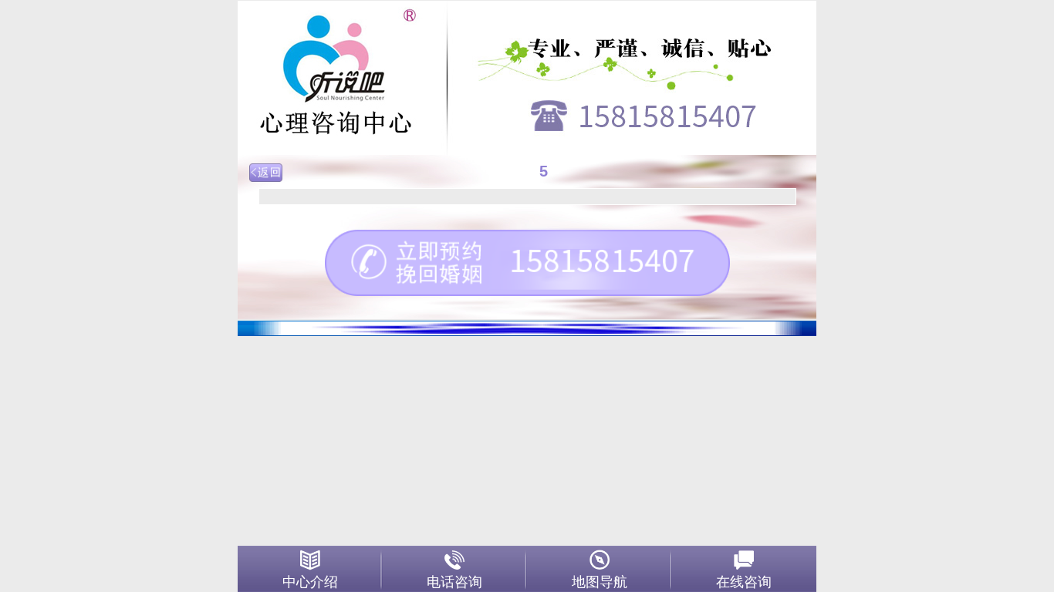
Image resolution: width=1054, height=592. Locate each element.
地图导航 (599, 582)
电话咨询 (454, 582)
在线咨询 (744, 582)
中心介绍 (310, 582)
